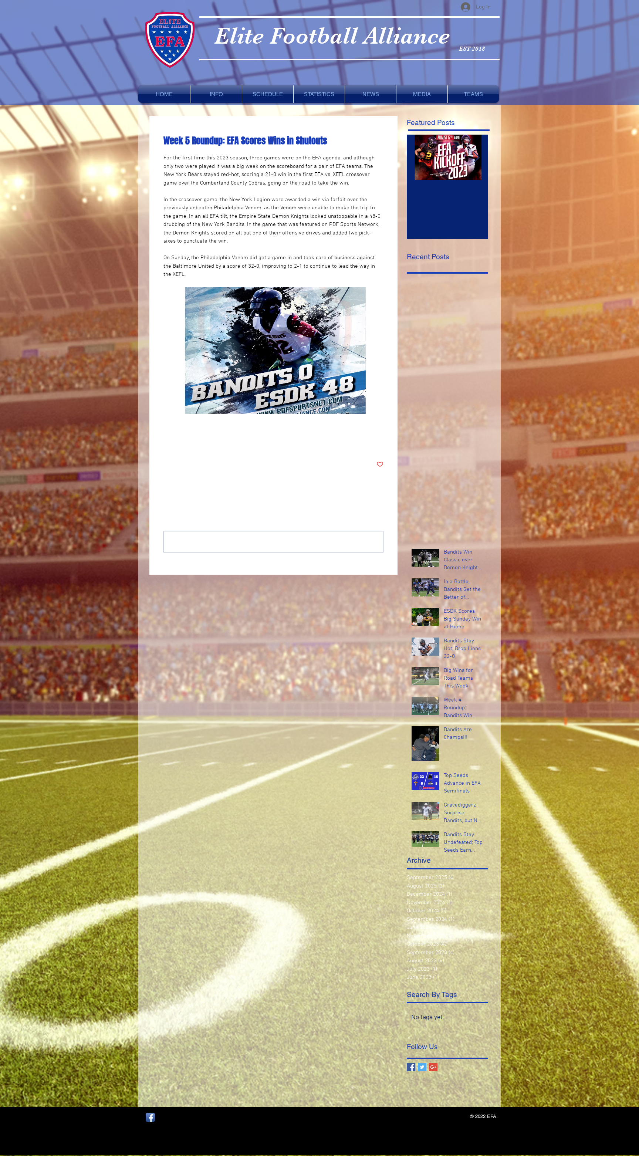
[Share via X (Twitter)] (185, 441)
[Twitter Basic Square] (422, 1067)
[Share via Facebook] (166, 441)
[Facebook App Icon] (150, 1117)
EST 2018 (472, 48)
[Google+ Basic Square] (433, 1067)
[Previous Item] (418, 157)
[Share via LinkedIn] (203, 441)
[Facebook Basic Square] (411, 1067)
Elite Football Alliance (332, 36)
